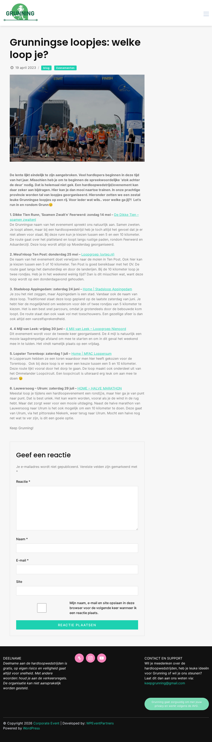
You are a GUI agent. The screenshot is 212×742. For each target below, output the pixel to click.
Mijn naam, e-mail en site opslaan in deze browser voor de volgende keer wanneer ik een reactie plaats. (103, 608)
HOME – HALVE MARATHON (99, 388)
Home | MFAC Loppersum (91, 353)
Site (19, 582)
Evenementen (65, 68)
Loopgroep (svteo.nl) (97, 254)
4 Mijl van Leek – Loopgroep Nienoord (96, 329)
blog (46, 68)
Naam (22, 539)
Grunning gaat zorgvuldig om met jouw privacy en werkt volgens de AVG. (177, 704)
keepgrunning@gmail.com (165, 683)
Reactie (23, 481)
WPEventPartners (100, 723)
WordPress (31, 728)
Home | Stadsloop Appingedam (107, 289)
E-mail (22, 560)
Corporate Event (46, 723)
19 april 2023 (25, 68)
